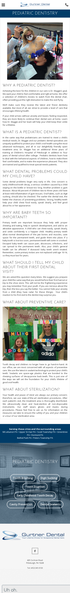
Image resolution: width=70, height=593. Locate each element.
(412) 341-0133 (37, 568)
